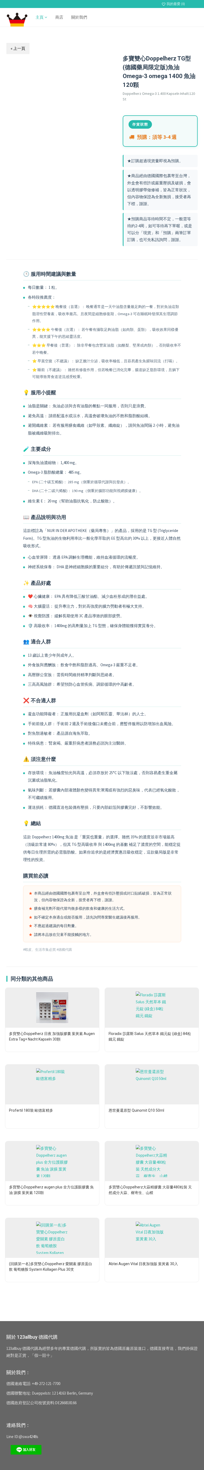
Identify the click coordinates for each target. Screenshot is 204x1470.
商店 (59, 17)
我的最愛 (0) (173, 4)
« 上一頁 (18, 48)
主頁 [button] (40, 17)
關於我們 (79, 17)
